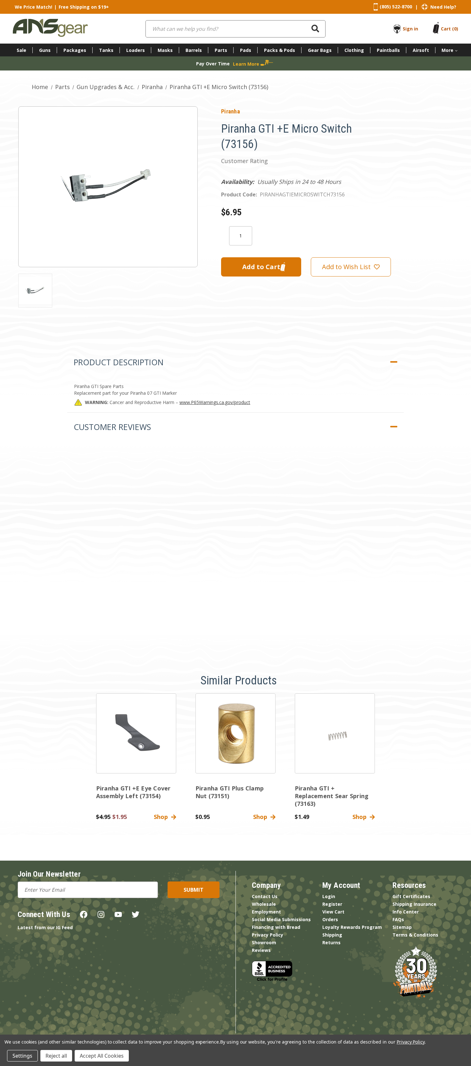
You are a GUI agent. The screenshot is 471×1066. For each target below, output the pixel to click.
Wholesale (264, 904)
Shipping (332, 935)
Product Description (118, 362)
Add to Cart (136, 739)
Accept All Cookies (102, 1055)
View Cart (333, 912)
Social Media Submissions (281, 919)
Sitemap (402, 927)
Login (328, 896)
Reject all (56, 1055)
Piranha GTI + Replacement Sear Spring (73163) (332, 795)
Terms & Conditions (415, 935)
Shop (162, 817)
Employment (266, 912)
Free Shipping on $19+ (84, 7)
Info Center (405, 912)
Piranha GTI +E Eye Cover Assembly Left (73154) (133, 792)
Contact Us (264, 896)
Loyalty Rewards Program (352, 927)
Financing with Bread (276, 927)
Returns (331, 942)
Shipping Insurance (414, 904)
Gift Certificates (411, 896)
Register (332, 904)
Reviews (261, 950)
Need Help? (443, 7)
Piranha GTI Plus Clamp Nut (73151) (229, 792)
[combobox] (235, 28)
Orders (330, 919)
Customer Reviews (112, 426)
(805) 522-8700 (396, 7)
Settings (22, 1055)
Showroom (264, 942)
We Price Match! (33, 7)
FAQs (398, 919)
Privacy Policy (267, 935)
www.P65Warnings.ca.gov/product (214, 402)
